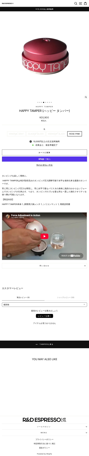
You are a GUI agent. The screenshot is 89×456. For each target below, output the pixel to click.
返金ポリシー (44, 448)
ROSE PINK (74, 134)
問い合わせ (44, 266)
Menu (44, 433)
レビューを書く (44, 316)
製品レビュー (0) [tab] (23, 297)
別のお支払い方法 (44, 165)
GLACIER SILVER (36, 134)
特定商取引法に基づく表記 (44, 443)
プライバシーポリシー (44, 439)
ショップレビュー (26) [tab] (65, 297)
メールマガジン (44, 427)
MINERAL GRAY (16, 134)
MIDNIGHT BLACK (56, 134)
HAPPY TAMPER (44, 107)
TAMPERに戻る (46, 344)
